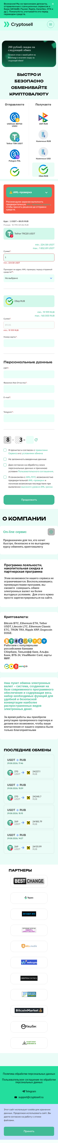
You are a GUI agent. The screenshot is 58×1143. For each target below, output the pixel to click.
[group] (29, 54)
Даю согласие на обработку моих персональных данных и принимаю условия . (31, 468)
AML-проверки (36, 480)
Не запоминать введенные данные (27, 459)
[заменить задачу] (36, 440)
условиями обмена (32, 453)
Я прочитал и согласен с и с (28, 452)
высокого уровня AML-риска (37, 487)
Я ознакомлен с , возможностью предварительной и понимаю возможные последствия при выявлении (30, 482)
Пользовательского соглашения (35, 471)
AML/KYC (31, 477)
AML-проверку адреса (38, 204)
